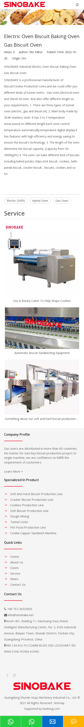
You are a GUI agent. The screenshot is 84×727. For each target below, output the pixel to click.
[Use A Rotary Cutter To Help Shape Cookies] (42, 260)
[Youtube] (14, 675)
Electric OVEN (16, 201)
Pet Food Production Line (28, 527)
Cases (14, 568)
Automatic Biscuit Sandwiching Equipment (42, 353)
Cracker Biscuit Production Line (31, 500)
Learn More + (13, 471)
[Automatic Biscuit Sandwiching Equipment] (42, 328)
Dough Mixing (19, 516)
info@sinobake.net (21, 615)
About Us (16, 562)
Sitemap (59, 703)
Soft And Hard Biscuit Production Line (36, 494)
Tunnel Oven (19, 522)
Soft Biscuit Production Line (29, 511)
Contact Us (18, 584)
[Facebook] (7, 675)
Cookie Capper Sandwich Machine (33, 533)
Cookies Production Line (27, 505)
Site (23, 58)
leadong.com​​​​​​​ (51, 709)
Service (15, 573)
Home (14, 556)
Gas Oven (61, 201)
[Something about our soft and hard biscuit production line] (42, 387)
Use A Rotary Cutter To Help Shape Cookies (42, 301)
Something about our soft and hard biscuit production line (42, 419)
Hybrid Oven (40, 201)
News (14, 579)
